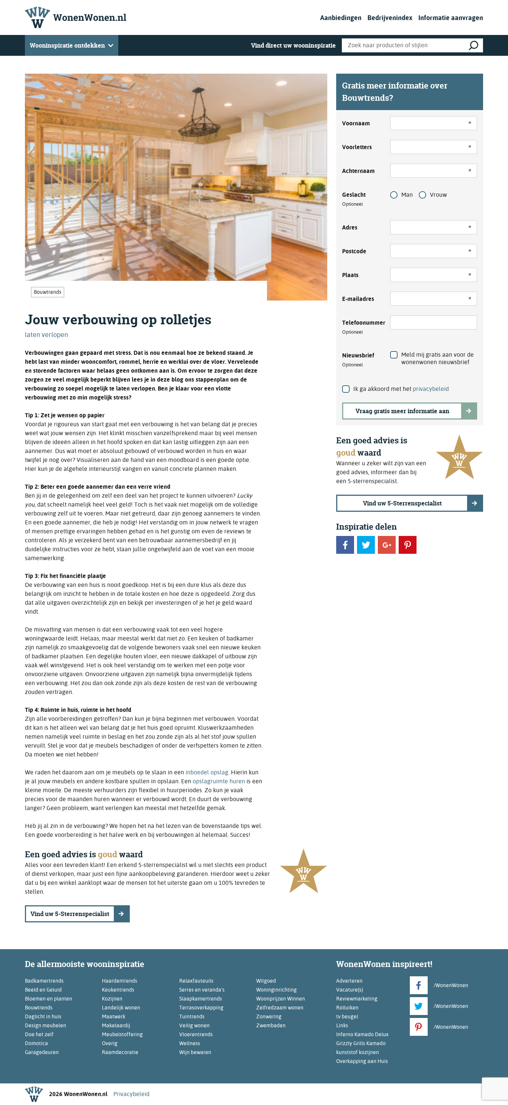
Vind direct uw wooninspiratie (293, 45)
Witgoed (266, 981)
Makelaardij (116, 1025)
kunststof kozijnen (357, 1052)
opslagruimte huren (219, 781)
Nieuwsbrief (358, 359)
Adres (349, 227)
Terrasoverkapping (201, 1008)
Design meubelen (45, 1025)
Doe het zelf (39, 1034)
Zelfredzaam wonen (279, 1008)
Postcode (354, 251)
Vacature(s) (349, 990)
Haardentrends (119, 981)
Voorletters (357, 147)
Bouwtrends (47, 292)
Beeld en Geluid (43, 990)
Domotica (36, 1043)
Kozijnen (112, 999)
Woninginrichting (276, 990)
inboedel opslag (207, 772)
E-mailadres (358, 298)
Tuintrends (192, 1016)
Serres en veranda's (202, 990)
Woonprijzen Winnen (280, 999)
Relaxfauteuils (196, 981)
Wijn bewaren (195, 1052)
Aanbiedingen (340, 18)
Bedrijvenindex (389, 18)
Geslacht (354, 199)
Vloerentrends (196, 1034)
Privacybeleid (131, 1094)
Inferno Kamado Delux (362, 1034)
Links (342, 1025)
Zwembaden (271, 1025)
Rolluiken (347, 1008)
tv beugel (347, 1016)
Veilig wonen (194, 1025)
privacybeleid (431, 388)
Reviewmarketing (356, 999)
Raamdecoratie (120, 1052)
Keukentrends (118, 990)
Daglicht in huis (43, 1016)
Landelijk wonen (121, 1008)
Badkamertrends (44, 981)
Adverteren (349, 981)
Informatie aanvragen (450, 18)
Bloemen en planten (48, 999)
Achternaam (358, 170)
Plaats (350, 275)
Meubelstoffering (122, 1034)
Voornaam (356, 123)
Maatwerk (113, 1016)
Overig (110, 1043)
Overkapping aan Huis (362, 1061)
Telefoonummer (361, 327)
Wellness (189, 1043)
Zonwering (269, 1016)
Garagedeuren (42, 1052)
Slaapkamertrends (200, 999)
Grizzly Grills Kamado (361, 1043)
